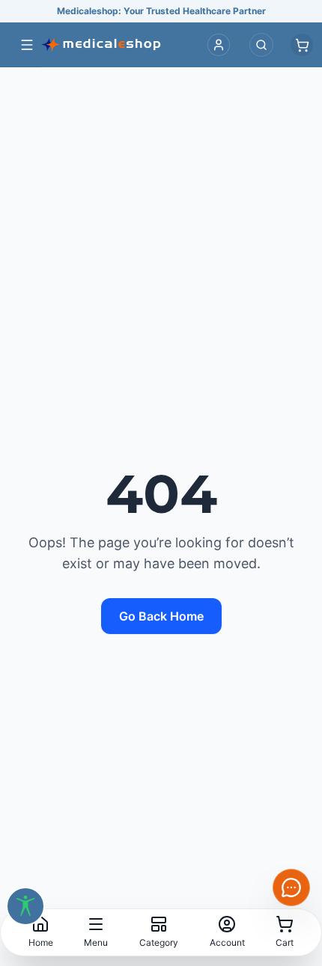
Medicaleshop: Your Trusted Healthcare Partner (161, 10)
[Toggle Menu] (26, 45)
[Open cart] (302, 45)
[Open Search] (261, 45)
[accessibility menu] (25, 906)
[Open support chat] (291, 887)
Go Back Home (161, 616)
